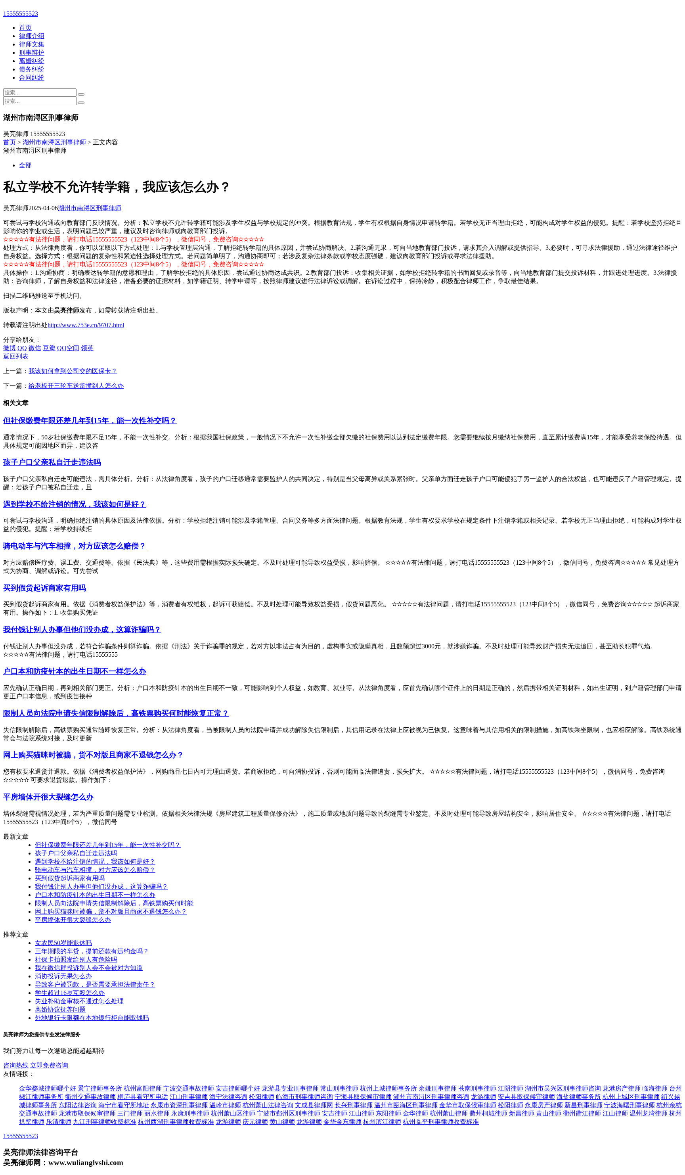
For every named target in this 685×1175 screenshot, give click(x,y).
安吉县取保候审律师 (526, 1096)
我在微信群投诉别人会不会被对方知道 (89, 967)
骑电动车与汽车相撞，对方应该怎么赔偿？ (74, 546)
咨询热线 (16, 1065)
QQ (22, 348)
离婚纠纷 (31, 61)
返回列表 (16, 356)
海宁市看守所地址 (123, 1105)
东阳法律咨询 (78, 1105)
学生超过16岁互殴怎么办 (70, 992)
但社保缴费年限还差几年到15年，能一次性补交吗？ (90, 420)
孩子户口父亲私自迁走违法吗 (52, 462)
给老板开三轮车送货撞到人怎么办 (76, 385)
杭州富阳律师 (143, 1088)
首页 (25, 27)
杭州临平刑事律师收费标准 (441, 1121)
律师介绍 (31, 36)
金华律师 (415, 1113)
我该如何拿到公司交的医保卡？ (73, 371)
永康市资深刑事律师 (179, 1105)
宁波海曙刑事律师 (629, 1105)
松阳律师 (261, 1096)
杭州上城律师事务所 (388, 1088)
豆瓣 (49, 348)
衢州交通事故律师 (90, 1096)
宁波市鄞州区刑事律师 (288, 1113)
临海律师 (655, 1088)
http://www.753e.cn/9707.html (86, 325)
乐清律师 (58, 1121)
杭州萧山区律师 (233, 1113)
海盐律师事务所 (579, 1096)
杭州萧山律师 (449, 1113)
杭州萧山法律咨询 (268, 1105)
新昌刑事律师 (583, 1105)
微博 (9, 348)
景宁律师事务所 (100, 1088)
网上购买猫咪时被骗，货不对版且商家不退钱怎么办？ (93, 755)
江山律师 (361, 1113)
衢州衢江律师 (582, 1113)
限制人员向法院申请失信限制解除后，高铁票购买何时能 (114, 903)
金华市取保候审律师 (467, 1105)
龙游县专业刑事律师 (290, 1088)
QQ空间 (68, 348)
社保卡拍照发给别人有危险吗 (76, 959)
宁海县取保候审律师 (363, 1096)
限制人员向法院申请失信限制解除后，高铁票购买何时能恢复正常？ (116, 713)
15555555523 (20, 13)
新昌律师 (521, 1113)
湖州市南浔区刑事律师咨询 (431, 1096)
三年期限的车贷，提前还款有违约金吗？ (92, 951)
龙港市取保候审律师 (87, 1113)
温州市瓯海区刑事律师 (406, 1105)
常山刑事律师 (339, 1088)
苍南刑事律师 (477, 1088)
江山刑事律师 (189, 1096)
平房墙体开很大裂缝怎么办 (48, 797)
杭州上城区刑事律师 (631, 1096)
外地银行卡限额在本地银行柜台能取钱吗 (92, 1017)
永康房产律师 (544, 1105)
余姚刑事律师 (438, 1088)
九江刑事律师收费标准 (104, 1121)
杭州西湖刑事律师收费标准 (176, 1121)
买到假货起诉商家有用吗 (44, 588)
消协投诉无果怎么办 (63, 976)
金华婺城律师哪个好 (47, 1088)
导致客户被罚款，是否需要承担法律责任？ (95, 984)
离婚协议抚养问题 (60, 1009)
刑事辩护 (31, 52)
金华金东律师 (342, 1121)
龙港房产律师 (622, 1088)
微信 (35, 348)
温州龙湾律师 (649, 1113)
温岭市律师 (225, 1105)
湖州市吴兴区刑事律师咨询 (563, 1088)
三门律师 (130, 1113)
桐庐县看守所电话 (142, 1096)
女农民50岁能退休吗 (63, 942)
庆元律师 (255, 1121)
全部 (25, 165)
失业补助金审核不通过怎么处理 (79, 1001)
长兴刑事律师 (354, 1105)
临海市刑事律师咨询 (304, 1096)
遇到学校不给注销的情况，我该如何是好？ (74, 504)
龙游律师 (483, 1096)
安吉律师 (334, 1113)
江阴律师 (510, 1088)
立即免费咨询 (49, 1065)
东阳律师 (388, 1113)
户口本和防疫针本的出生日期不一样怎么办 (74, 671)
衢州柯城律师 (488, 1113)
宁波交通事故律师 (188, 1088)
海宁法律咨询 (228, 1096)
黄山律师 (548, 1113)
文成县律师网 (314, 1105)
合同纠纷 (31, 77)
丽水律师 (157, 1113)
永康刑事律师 (190, 1113)
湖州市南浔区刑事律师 (54, 142)
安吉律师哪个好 (238, 1088)
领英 (87, 348)
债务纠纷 (31, 69)
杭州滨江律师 (382, 1121)
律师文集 (31, 44)
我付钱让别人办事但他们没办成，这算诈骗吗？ (82, 629)
